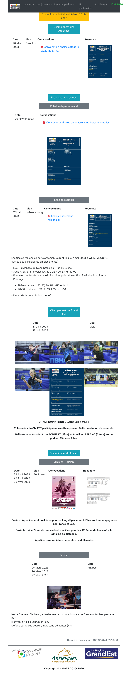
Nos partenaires (85, 6)
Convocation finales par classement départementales (77, 122)
